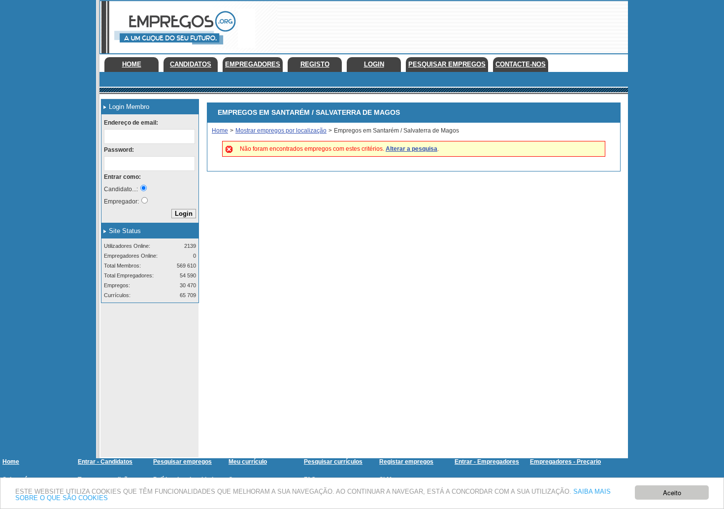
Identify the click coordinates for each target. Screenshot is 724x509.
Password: (119, 149)
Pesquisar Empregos (447, 64)
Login (374, 64)
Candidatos (190, 64)
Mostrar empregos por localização (281, 130)
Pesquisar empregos (182, 461)
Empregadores (252, 64)
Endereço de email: (131, 122)
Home (131, 64)
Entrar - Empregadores (487, 461)
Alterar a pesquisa (411, 148)
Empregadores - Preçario (565, 461)
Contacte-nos (520, 64)
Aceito (672, 492)
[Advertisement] (448, 24)
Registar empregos (406, 461)
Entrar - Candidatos (105, 461)
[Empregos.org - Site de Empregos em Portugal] (173, 46)
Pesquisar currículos (333, 461)
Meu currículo (248, 461)
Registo (314, 64)
